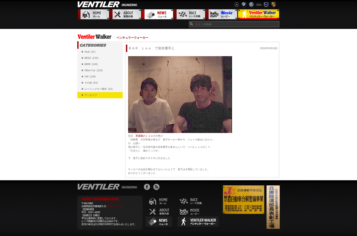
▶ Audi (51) (88, 51)
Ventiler (108, 186)
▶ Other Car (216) (92, 70)
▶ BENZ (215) (89, 58)
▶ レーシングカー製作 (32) (97, 89)
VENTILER (108, 4)
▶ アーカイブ (89, 95)
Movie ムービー (221, 14)
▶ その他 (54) (89, 82)
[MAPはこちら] (114, 206)
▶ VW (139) (88, 76)
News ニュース (157, 14)
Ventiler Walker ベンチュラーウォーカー (258, 14)
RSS (157, 187)
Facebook (148, 187)
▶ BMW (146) (89, 64)
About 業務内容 (125, 14)
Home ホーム (93, 14)
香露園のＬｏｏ (144, 135)
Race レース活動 (189, 14)
